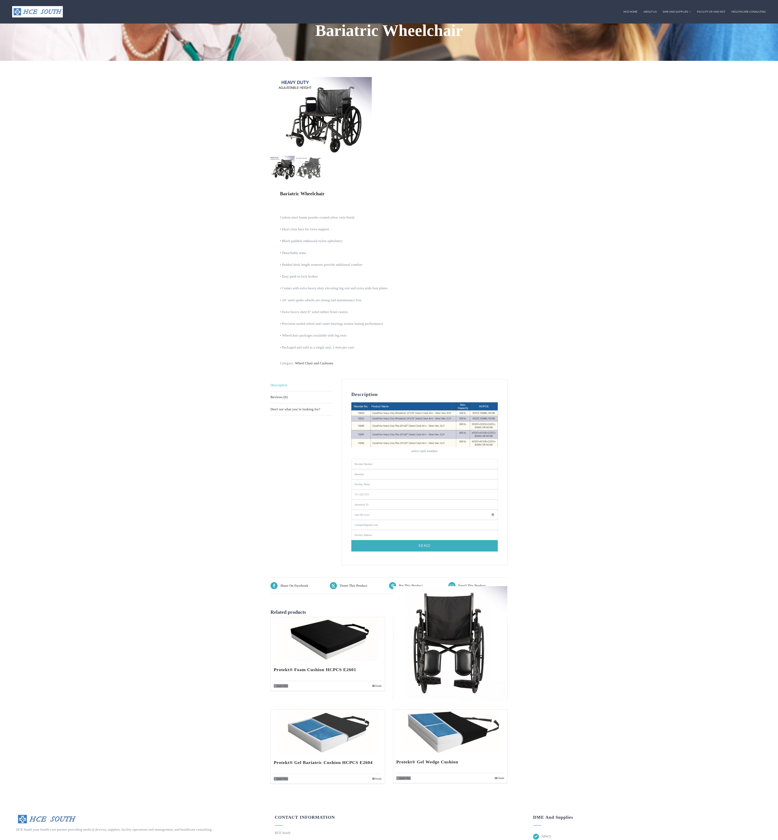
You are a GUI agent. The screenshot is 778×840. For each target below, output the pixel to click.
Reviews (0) (279, 397)
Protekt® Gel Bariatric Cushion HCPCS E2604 (323, 762)
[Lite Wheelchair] (450, 644)
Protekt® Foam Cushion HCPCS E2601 (315, 669)
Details (378, 685)
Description (278, 385)
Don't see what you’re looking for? (295, 409)
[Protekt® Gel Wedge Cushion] (450, 731)
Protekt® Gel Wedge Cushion (427, 761)
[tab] (301, 385)
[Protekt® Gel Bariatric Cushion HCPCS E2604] (328, 731)
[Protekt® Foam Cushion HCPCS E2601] (328, 639)
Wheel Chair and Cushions (314, 363)
